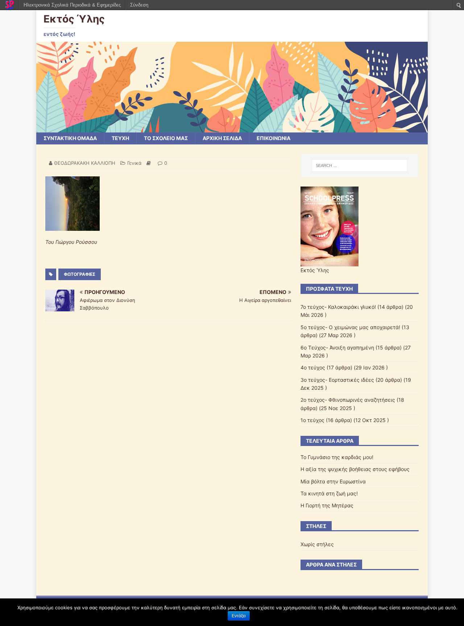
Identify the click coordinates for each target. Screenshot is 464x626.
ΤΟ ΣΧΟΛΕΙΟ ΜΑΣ (166, 138)
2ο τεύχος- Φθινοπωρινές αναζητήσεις (348, 400)
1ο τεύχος (312, 420)
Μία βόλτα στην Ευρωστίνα (333, 481)
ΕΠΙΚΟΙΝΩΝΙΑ (273, 138)
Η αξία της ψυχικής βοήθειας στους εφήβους (355, 469)
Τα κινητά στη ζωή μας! (329, 493)
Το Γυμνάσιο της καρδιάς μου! (337, 457)
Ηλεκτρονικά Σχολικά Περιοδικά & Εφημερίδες (72, 5)
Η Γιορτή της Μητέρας (327, 505)
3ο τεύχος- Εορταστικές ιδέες (337, 380)
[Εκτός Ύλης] (232, 128)
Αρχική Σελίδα (222, 138)
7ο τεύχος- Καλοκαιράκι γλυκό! (338, 307)
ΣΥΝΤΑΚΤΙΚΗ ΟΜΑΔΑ (70, 138)
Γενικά (134, 163)
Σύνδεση (139, 5)
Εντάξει (239, 615)
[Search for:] (359, 165)
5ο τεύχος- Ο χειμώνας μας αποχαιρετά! (350, 327)
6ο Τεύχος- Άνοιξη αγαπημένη (337, 347)
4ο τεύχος (313, 367)
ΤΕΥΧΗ (120, 138)
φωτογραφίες (79, 274)
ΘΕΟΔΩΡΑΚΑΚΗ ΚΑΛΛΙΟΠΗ (84, 163)
